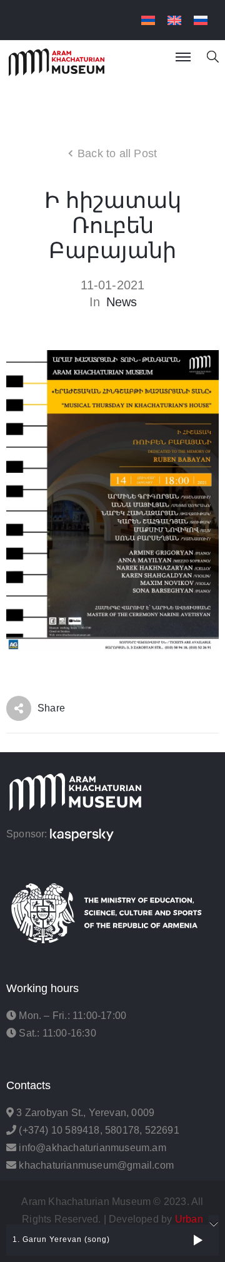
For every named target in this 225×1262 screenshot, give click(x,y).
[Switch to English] (174, 20)
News (122, 302)
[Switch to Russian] (201, 20)
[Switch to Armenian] (148, 20)
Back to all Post (117, 153)
